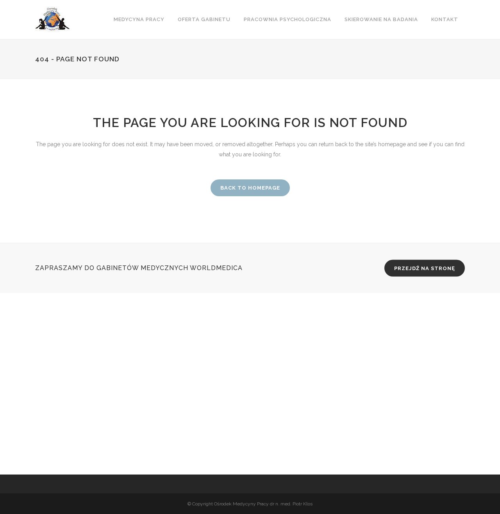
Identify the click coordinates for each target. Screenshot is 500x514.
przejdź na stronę (424, 268)
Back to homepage (250, 188)
